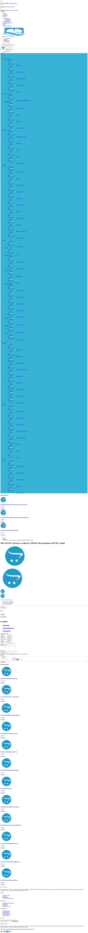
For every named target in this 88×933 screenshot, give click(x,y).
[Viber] (6, 621)
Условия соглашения (22, 929)
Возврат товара (6, 915)
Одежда (4, 343)
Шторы (4, 165)
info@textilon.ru (7, 40)
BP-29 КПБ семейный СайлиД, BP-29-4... (9, 880)
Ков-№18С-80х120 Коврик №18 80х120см (9, 530)
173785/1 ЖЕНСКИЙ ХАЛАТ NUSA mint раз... (10, 715)
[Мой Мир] (3, 621)
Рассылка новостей (7, 914)
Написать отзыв (9, 599)
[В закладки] (1, 612)
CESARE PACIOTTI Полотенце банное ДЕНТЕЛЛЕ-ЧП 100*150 (14, 517)
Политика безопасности (13, 929)
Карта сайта (5, 905)
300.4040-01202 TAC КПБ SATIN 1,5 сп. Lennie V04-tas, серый (13, 504)
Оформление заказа (13, 3)
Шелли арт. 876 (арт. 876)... (6, 788)
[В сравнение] (3, 612)
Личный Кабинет (6, 911)
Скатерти (5, 539)
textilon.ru (6, 39)
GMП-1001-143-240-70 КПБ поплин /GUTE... (9, 806)
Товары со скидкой (7, 906)
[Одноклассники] (2, 621)
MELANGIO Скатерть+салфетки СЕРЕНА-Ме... (11, 825)
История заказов (6, 912)
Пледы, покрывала (7, 93)
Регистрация (7, 19)
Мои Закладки (6, 913)
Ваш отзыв (2, 650)
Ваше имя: (2, 645)
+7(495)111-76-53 (7, 38)
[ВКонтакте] (1, 621)
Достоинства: (3, 651)
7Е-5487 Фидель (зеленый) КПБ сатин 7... (9, 843)
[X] (5, 621)
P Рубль (4, 16)
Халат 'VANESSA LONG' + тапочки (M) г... (9, 696)
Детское (4, 240)
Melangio (11, 601)
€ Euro (4, 13)
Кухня (4, 404)
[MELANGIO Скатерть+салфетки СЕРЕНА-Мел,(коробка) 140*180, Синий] (15, 566)
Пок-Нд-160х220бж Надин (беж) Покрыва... (9, 770)
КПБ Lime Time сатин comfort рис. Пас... (9, 733)
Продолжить (3, 6)
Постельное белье (6, 58)
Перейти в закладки (10, 6)
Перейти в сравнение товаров (12, 10)
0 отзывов (2, 599)
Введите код (3, 657)
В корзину (3, 509)
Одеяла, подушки (6, 130)
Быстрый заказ (3, 616)
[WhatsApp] (7, 621)
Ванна (4, 459)
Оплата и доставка (4, 929)
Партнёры (5, 904)
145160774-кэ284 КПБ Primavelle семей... (9, 678)
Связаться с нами (30, 929)
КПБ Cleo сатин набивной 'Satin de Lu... (9, 751)
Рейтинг (2, 655)
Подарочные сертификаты (8, 903)
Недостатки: (3, 652)
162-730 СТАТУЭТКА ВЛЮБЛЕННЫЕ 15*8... (10, 861)
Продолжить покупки (5, 3)
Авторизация (8, 20)
